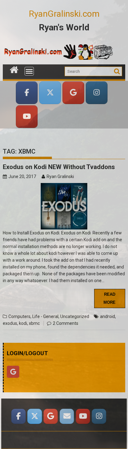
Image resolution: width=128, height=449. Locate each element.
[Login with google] (14, 379)
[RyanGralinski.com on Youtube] (83, 416)
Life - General (45, 316)
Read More (109, 298)
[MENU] (29, 71)
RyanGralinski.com (64, 14)
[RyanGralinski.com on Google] (73, 92)
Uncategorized (74, 316)
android (107, 316)
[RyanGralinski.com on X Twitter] (50, 92)
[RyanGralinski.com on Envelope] (67, 416)
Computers (19, 316)
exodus (10, 323)
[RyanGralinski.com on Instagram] (96, 92)
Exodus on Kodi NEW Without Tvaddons (59, 167)
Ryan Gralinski (60, 176)
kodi (23, 323)
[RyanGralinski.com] (14, 69)
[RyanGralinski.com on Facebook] (27, 92)
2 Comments (65, 323)
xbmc (34, 323)
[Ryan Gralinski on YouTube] (27, 116)
